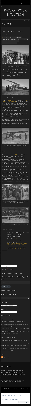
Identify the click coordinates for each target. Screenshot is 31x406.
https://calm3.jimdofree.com (18, 248)
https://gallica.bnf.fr (18, 238)
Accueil (25, 20)
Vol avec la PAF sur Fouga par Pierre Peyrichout (11, 321)
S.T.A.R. (17, 41)
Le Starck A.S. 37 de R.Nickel (12, 350)
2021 (21, 39)
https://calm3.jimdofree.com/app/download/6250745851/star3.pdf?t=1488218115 (17, 244)
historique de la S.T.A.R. (12, 100)
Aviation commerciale (18, 37)
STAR (16, 42)
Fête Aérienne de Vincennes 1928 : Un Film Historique (12, 328)
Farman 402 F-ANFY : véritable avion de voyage (19, 343)
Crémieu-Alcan (4, 343)
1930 (19, 39)
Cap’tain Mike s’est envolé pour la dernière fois (11, 319)
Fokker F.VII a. (4, 41)
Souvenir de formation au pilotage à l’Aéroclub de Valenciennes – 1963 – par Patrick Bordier (12, 380)
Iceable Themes (16, 390)
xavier (11, 37)
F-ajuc (27, 39)
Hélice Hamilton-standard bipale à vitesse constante (17, 348)
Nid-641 (9, 41)
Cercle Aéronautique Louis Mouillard (14, 101)
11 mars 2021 (5, 37)
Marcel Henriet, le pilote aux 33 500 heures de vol (17, 340)
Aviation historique (5, 39)
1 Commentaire (13, 39)
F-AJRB (24, 39)
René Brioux (13, 41)
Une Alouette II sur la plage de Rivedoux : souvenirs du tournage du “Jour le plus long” (13, 375)
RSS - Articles (6, 357)
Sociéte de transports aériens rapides (8, 42)
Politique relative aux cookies (11, 399)
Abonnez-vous (6, 286)
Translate (11, 269)
